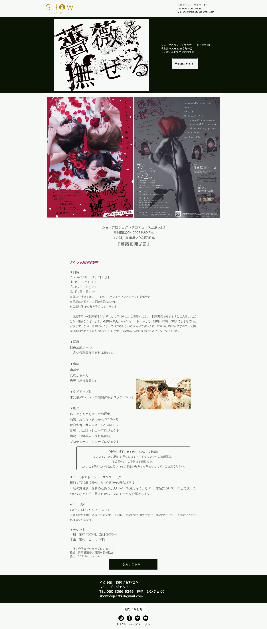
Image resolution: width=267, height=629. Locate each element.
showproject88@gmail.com (198, 11)
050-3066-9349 (191, 8)
